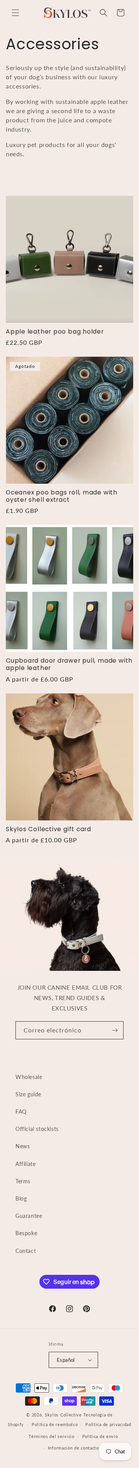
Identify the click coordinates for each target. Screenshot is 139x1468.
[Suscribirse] (114, 1030)
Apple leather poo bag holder (55, 331)
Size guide (28, 1094)
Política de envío (100, 1436)
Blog (21, 1198)
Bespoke (26, 1233)
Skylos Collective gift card (48, 829)
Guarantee (28, 1215)
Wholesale (28, 1077)
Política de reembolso (55, 1424)
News (22, 1146)
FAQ (21, 1111)
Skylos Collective (63, 1414)
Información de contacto (73, 1447)
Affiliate (25, 1164)
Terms (23, 1181)
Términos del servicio (52, 1436)
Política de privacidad (108, 1424)
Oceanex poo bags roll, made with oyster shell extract (61, 496)
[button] (15, 12)
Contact (25, 1251)
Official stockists (37, 1129)
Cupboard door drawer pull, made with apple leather (69, 664)
